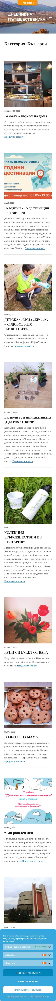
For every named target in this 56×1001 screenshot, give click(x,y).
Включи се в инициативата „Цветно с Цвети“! (27, 419)
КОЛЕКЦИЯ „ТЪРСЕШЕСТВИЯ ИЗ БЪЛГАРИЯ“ (23, 537)
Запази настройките (28, 989)
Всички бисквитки (28, 973)
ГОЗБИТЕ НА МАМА (21, 737)
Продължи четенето (14, 136)
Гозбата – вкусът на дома (25, 116)
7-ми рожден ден (18, 832)
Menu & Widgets (50, 20)
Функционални (28, 981)
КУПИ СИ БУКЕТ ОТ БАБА (26, 652)
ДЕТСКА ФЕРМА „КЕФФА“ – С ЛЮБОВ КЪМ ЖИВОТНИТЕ (26, 324)
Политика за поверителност (15, 997)
